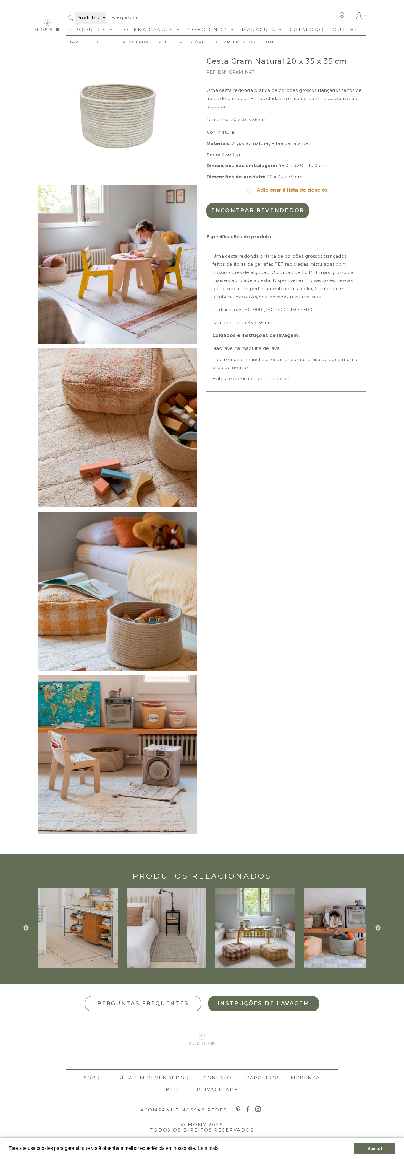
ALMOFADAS (136, 42)
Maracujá (260, 29)
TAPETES (80, 42)
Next (378, 928)
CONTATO (217, 1077)
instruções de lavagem (263, 1003)
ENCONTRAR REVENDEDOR (257, 210)
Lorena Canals (147, 29)
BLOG (174, 1089)
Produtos (89, 29)
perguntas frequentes (143, 1003)
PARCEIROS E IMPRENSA (283, 1077)
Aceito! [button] (375, 1148)
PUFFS (166, 42)
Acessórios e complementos (217, 42)
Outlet (345, 29)
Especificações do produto (238, 236)
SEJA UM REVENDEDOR (153, 1077)
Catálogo (307, 29)
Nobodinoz (208, 29)
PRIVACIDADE (217, 1089)
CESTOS (106, 42)
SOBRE (94, 1077)
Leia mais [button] (208, 1148)
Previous (26, 928)
